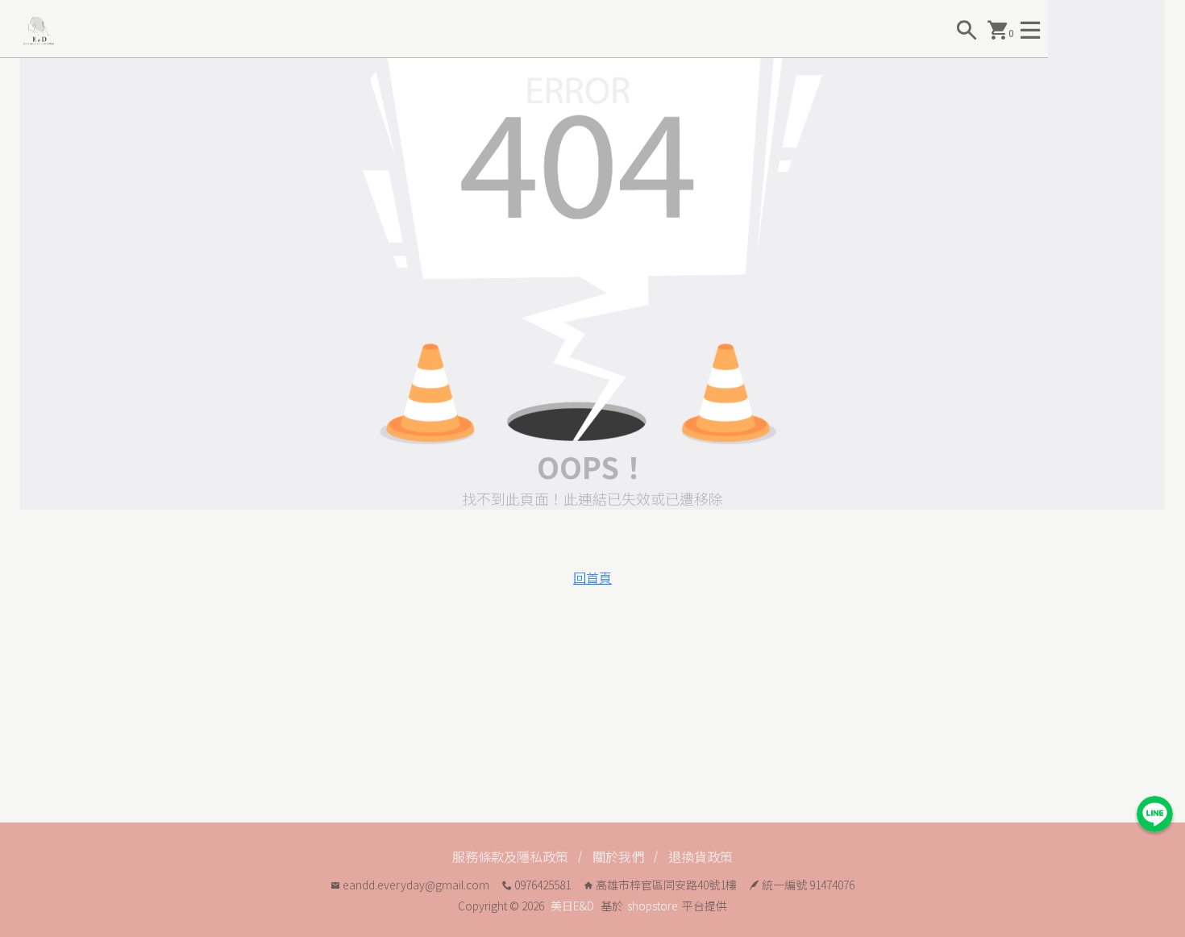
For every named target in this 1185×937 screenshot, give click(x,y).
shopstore (652, 905)
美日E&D (572, 905)
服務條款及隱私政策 (510, 856)
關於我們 (618, 856)
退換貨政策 (700, 856)
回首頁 (592, 577)
